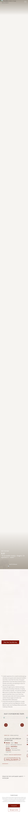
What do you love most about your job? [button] (12, 777)
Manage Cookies (14, 810)
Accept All (14, 805)
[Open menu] (25, 1)
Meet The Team (11, 571)
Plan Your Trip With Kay (10, 642)
